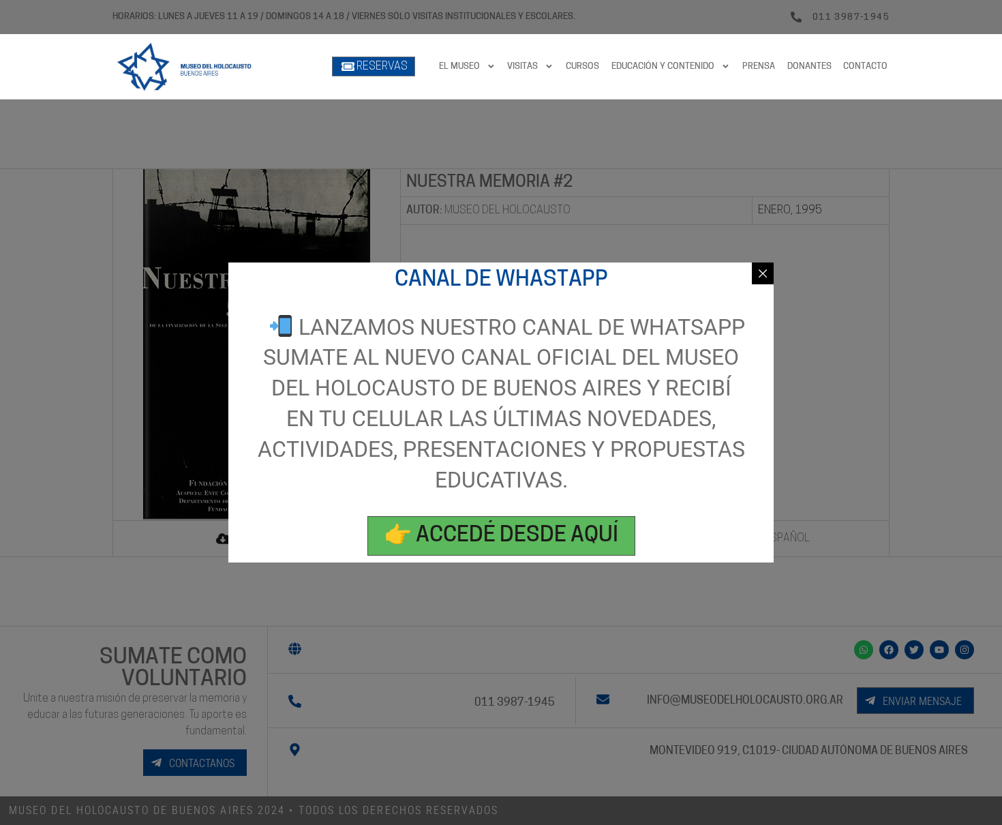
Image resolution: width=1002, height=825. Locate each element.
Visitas (522, 66)
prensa (758, 66)
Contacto (865, 66)
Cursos (582, 66)
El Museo (459, 66)
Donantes (809, 66)
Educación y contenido (662, 66)
